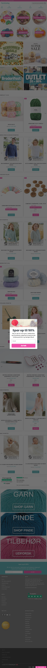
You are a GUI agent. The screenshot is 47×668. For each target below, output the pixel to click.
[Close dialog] (36, 321)
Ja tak (23, 345)
